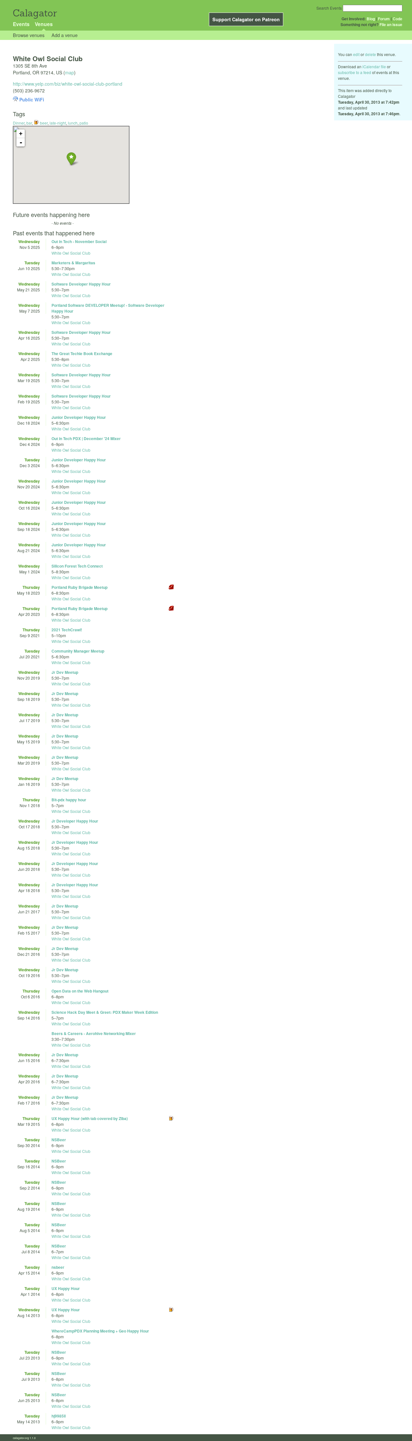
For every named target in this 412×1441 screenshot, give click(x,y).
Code (397, 19)
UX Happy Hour (66, 1288)
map (69, 72)
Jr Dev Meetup (65, 672)
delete (370, 54)
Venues (44, 24)
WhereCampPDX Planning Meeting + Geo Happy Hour (100, 1331)
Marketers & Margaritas (73, 263)
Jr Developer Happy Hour (75, 821)
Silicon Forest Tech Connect (77, 566)
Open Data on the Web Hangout (80, 991)
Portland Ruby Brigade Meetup (80, 587)
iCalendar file (374, 66)
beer (43, 123)
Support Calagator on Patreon (246, 19)
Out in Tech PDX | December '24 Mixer (86, 438)
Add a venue (65, 35)
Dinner (18, 123)
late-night (58, 123)
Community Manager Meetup (78, 651)
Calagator (34, 13)
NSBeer (59, 1140)
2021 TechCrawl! (67, 630)
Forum (384, 19)
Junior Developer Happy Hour (79, 417)
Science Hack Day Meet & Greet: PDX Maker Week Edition (105, 1012)
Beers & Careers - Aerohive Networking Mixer (94, 1033)
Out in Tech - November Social (79, 241)
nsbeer (58, 1267)
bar (29, 123)
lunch (73, 123)
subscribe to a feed (354, 72)
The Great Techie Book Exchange (82, 353)
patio (84, 123)
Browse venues (28, 35)
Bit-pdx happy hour (69, 800)
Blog (371, 19)
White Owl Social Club (71, 253)
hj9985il (59, 1416)
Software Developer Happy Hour (81, 284)
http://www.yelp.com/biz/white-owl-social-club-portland (67, 83)
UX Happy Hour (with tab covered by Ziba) (90, 1118)
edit (356, 54)
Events (21, 24)
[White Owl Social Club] (71, 158)
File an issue (390, 24)
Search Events (329, 8)
